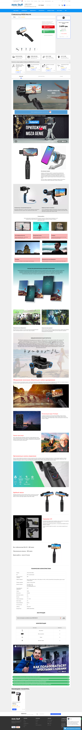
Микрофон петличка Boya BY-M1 (50, 65)
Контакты (28, 1)
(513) (20, 70)
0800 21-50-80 (28, 4)
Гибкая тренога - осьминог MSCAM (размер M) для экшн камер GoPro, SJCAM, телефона (20, 66)
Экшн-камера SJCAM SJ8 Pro (35, 64)
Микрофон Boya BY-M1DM (65, 64)
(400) (17, 705)
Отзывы (43, 1)
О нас (25, 1)
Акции (36, 723)
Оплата (32, 1)
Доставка (35, 1)
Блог (24, 726)
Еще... (53, 1)
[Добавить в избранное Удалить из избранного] (67, 36)
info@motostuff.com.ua (27, 5)
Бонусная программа (48, 1)
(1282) (51, 68)
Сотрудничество (26, 723)
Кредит (39, 1)
